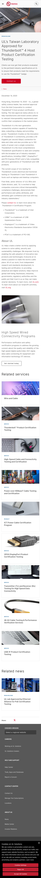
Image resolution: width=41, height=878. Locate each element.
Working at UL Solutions (13, 746)
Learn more (30, 860)
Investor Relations (11, 829)
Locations (8, 803)
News (5, 89)
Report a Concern (11, 777)
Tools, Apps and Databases (14, 772)
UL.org (8, 287)
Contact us (11, 81)
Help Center (9, 767)
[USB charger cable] (20, 309)
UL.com (35, 282)
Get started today (11, 363)
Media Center (9, 824)
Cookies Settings (20, 865)
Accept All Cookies (20, 874)
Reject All (20, 869)
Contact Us (8, 793)
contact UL (11, 203)
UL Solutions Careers (12, 751)
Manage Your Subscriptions (14, 798)
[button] (3, 4)
